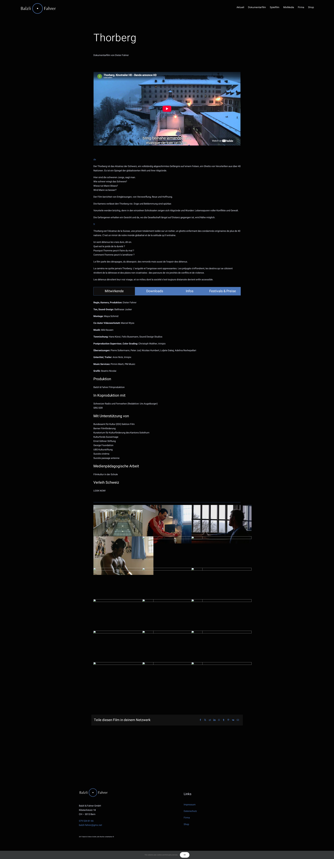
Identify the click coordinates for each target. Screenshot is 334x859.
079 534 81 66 (86, 821)
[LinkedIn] (214, 720)
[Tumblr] (223, 720)
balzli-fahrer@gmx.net (90, 825)
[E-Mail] (237, 720)
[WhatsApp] (219, 720)
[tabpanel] (167, 398)
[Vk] (233, 720)
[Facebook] (200, 720)
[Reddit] (209, 720)
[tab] (114, 291)
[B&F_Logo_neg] (38, 3)
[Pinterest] (228, 720)
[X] (205, 720)
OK (185, 855)
